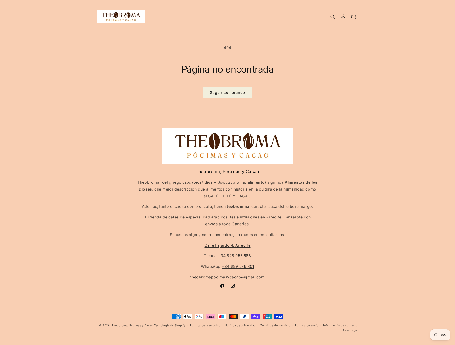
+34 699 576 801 (238, 266)
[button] (333, 17)
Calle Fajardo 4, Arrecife (228, 245)
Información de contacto (340, 325)
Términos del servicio (275, 325)
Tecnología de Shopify (170, 325)
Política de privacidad (240, 325)
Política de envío (306, 325)
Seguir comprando (227, 92)
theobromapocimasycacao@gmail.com (227, 277)
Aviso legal (350, 330)
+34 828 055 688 (234, 255)
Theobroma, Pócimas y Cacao (132, 325)
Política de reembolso (205, 325)
